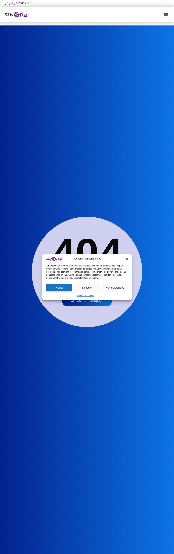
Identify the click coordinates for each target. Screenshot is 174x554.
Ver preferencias (115, 287)
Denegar (87, 287)
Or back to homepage (87, 300)
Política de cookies (85, 295)
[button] (126, 258)
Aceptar (59, 287)
